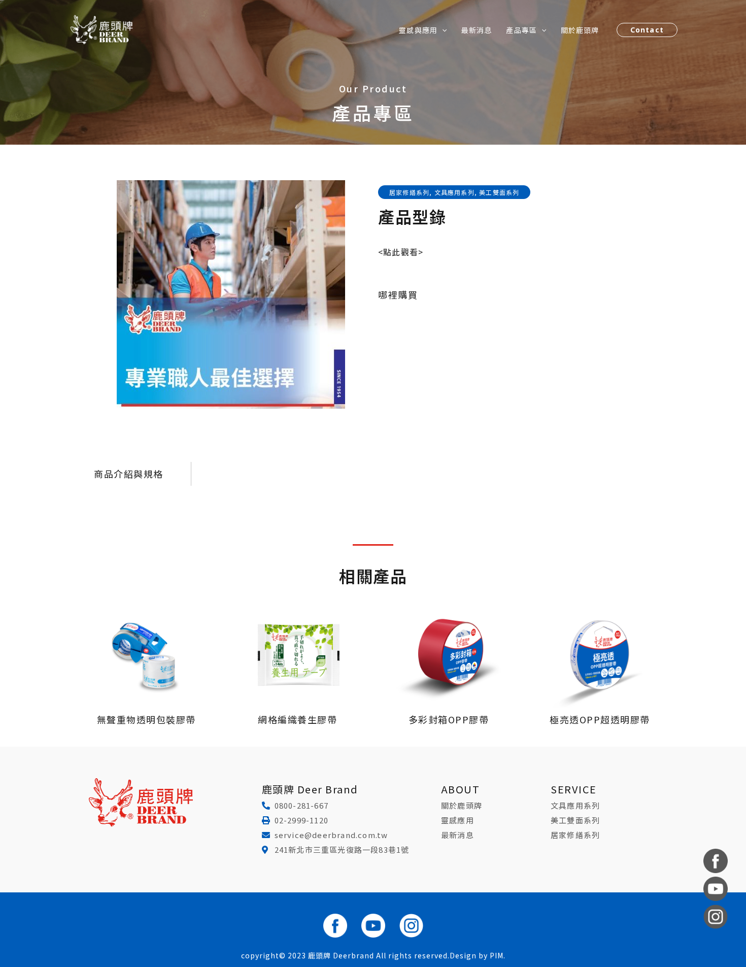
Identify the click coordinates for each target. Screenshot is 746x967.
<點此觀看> (400, 252)
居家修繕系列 (409, 192)
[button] (442, 30)
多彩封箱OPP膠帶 (449, 719)
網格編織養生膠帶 (297, 719)
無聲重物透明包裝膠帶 (146, 719)
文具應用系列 (454, 192)
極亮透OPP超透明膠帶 (600, 719)
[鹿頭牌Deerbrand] (101, 28)
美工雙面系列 (499, 192)
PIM (496, 955)
